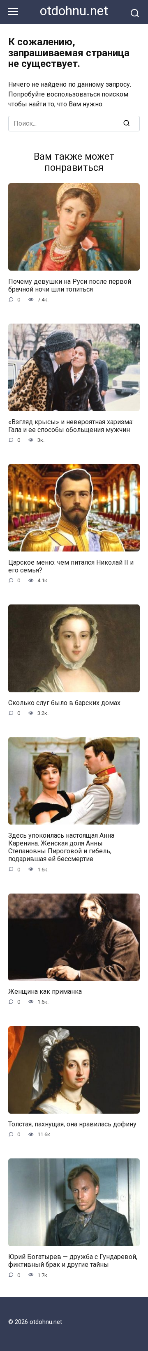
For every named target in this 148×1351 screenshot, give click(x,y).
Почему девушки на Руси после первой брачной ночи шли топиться (69, 285)
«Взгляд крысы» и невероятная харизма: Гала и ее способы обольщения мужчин (71, 425)
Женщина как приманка (45, 991)
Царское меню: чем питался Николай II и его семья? (71, 566)
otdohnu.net (74, 10)
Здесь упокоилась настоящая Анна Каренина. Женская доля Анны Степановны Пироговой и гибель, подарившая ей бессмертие (61, 847)
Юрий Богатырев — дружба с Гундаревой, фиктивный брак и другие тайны (72, 1260)
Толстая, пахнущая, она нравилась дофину (72, 1124)
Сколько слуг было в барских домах (64, 703)
